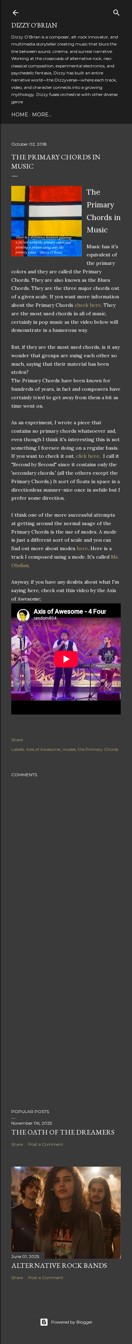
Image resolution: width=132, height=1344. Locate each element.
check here (88, 305)
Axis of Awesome (43, 749)
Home (19, 114)
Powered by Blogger (72, 1322)
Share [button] (17, 739)
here (82, 548)
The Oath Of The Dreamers (62, 1132)
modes (69, 749)
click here (87, 456)
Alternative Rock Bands (59, 1265)
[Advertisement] (66, 1025)
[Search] (116, 11)
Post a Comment (45, 1144)
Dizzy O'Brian (34, 25)
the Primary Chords (98, 749)
